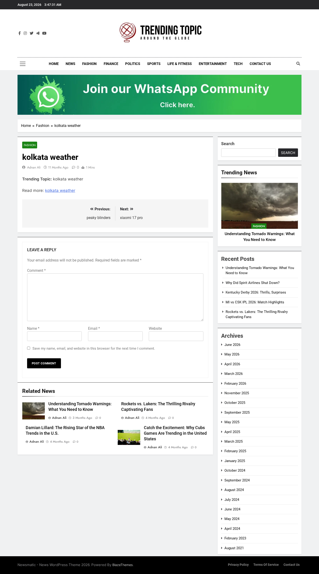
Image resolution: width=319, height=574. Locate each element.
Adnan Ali (34, 167)
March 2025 (233, 441)
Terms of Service (266, 565)
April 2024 (232, 529)
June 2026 (232, 345)
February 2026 (235, 383)
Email (94, 328)
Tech (238, 64)
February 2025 (235, 451)
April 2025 (232, 432)
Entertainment (213, 64)
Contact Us (260, 64)
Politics (132, 64)
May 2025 (231, 422)
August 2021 (234, 548)
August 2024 (234, 490)
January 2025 (234, 461)
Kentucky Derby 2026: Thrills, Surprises (256, 292)
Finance (111, 64)
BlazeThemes (122, 565)
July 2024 (231, 500)
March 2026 (233, 374)
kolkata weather (60, 190)
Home (54, 64)
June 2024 (232, 509)
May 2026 (231, 354)
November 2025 (236, 393)
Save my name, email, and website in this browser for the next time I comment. (93, 348)
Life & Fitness (179, 64)
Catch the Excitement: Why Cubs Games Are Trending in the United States (175, 433)
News (70, 64)
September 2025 (237, 412)
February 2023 (235, 538)
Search (227, 143)
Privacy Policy (238, 565)
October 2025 (234, 403)
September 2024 (237, 480)
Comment (36, 270)
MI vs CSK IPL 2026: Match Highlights (255, 302)
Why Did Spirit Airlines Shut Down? (253, 283)
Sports (153, 64)
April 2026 (232, 364)
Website (155, 328)
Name (33, 328)
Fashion (89, 64)
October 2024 (234, 470)
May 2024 (231, 519)
